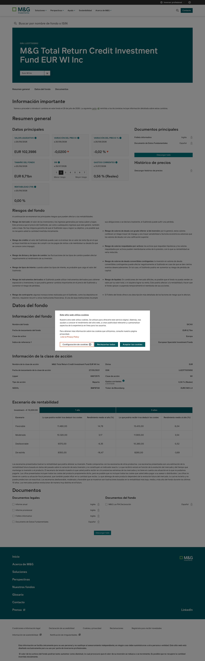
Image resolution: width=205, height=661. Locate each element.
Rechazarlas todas (106, 344)
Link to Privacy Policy (69, 337)
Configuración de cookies (75, 344)
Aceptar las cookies (132, 344)
